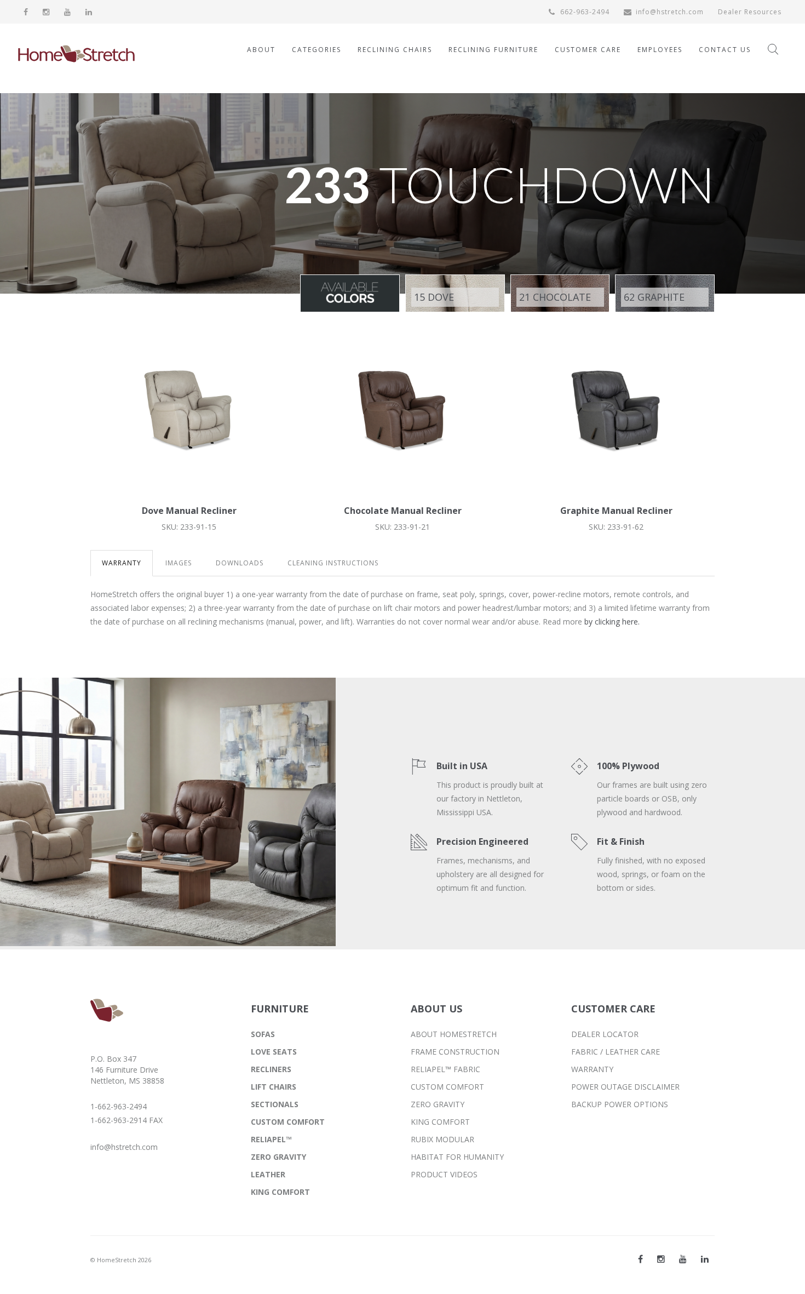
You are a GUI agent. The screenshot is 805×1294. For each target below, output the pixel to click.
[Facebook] (26, 12)
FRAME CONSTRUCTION (455, 1051)
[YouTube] (67, 12)
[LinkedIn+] (705, 1259)
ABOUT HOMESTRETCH (454, 1034)
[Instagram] (46, 12)
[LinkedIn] (89, 12)
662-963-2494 (584, 11)
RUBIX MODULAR (442, 1139)
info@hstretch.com (670, 11)
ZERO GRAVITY (278, 1157)
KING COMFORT (280, 1192)
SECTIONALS (274, 1104)
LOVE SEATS (274, 1051)
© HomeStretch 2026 (120, 1260)
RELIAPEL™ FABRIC (445, 1069)
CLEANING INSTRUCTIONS (333, 563)
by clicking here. (612, 621)
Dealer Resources (749, 11)
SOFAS (263, 1034)
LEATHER (268, 1174)
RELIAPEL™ (271, 1139)
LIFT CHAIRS (273, 1086)
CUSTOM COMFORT (288, 1121)
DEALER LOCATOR (605, 1034)
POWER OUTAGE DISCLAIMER (625, 1086)
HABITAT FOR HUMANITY (457, 1157)
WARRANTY (121, 563)
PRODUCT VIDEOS (444, 1174)
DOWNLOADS (239, 563)
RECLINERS (271, 1069)
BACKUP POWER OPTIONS (619, 1104)
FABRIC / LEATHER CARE (615, 1051)
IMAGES (178, 563)
